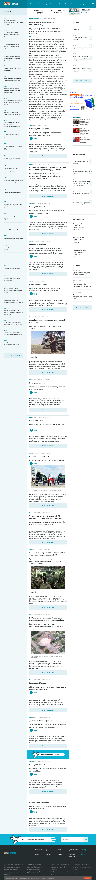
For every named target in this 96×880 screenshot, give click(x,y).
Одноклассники (85, 852)
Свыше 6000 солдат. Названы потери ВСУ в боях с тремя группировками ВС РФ (47, 554)
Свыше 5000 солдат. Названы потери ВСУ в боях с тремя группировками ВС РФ (13, 182)
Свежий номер (42, 4)
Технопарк (76, 29)
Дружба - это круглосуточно (40, 721)
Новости (52, 4)
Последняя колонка (37, 207)
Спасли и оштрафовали (39, 802)
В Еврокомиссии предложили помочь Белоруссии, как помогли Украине (82, 183)
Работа (60, 4)
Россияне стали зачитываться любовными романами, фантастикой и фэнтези (13, 22)
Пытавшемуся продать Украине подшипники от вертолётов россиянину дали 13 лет (47, 169)
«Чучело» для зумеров (39, 11)
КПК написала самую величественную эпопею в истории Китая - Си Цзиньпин (82, 284)
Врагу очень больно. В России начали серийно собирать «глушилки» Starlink (11, 170)
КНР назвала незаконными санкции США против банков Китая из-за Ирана (13, 205)
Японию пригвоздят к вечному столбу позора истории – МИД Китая (82, 296)
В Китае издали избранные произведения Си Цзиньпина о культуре (11, 34)
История (36, 854)
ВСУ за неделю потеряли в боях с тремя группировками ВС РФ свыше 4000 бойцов (46, 619)
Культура (82, 4)
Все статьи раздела (13, 355)
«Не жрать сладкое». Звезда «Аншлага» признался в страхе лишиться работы (12, 90)
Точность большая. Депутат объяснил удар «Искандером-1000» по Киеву (13, 290)
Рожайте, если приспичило (40, 129)
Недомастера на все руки (81, 193)
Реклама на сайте (73, 849)
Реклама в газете (73, 851)
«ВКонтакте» (34, 357)
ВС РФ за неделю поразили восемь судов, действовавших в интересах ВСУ (13, 217)
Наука (59, 852)
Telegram (83, 854)
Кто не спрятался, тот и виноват (58, 11)
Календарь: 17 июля (37, 683)
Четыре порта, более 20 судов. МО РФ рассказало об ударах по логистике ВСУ (45, 517)
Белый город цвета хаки (39, 456)
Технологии (60, 854)
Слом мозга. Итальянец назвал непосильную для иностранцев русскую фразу (12, 58)
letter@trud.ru (57, 876)
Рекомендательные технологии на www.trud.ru (74, 854)
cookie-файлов (50, 878)
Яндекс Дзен (84, 851)
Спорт (59, 849)
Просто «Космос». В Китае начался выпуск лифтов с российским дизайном (13, 102)
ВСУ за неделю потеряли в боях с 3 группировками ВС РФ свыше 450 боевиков (13, 193)
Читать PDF (84, 12)
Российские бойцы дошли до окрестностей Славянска (47, 321)
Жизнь (66, 4)
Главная (32, 4)
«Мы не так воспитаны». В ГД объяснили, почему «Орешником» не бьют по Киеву (13, 312)
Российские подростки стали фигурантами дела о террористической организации (12, 124)
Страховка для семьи (38, 284)
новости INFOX (77, 117)
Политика (74, 4)
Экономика (49, 852)
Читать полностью (48, 156)
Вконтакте (83, 849)
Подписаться (85, 839)
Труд (34, 138)
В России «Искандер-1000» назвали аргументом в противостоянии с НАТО (13, 147)
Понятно (87, 878)
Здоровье (60, 851)
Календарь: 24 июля (37, 244)
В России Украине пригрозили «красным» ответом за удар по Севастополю (12, 136)
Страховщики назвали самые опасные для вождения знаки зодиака (11, 46)
